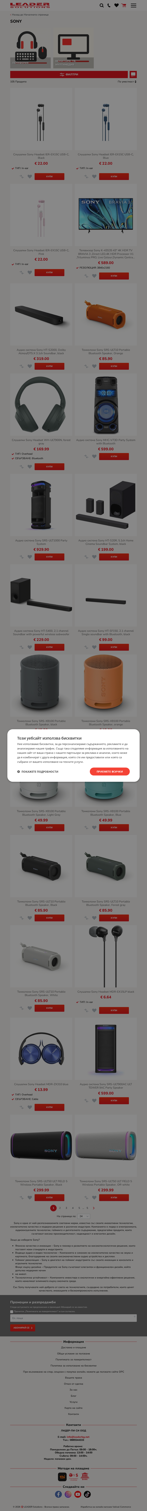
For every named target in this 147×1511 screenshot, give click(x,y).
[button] (37, 772)
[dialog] (73, 755)
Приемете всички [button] (110, 771)
